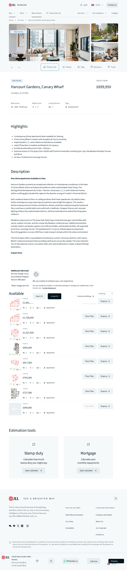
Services (81, 13)
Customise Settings (84, 296)
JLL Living (69, 521)
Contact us (112, 5)
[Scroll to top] (116, 498)
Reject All (39, 296)
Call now (93, 561)
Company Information (104, 515)
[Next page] (19, 68)
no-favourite (37, 561)
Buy (10, 13)
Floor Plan (89, 316)
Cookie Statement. (49, 288)
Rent (22, 13)
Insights (114, 13)
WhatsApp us (72, 561)
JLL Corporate (101, 528)
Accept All (54, 296)
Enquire (114, 561)
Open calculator (31, 470)
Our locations (98, 13)
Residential (22, 5)
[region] (63, 285)
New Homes (37, 13)
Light (85, 5)
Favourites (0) (55, 13)
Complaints (69, 528)
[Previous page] (12, 68)
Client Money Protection (74, 515)
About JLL (99, 521)
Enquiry (104, 301)
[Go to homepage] (31, 498)
